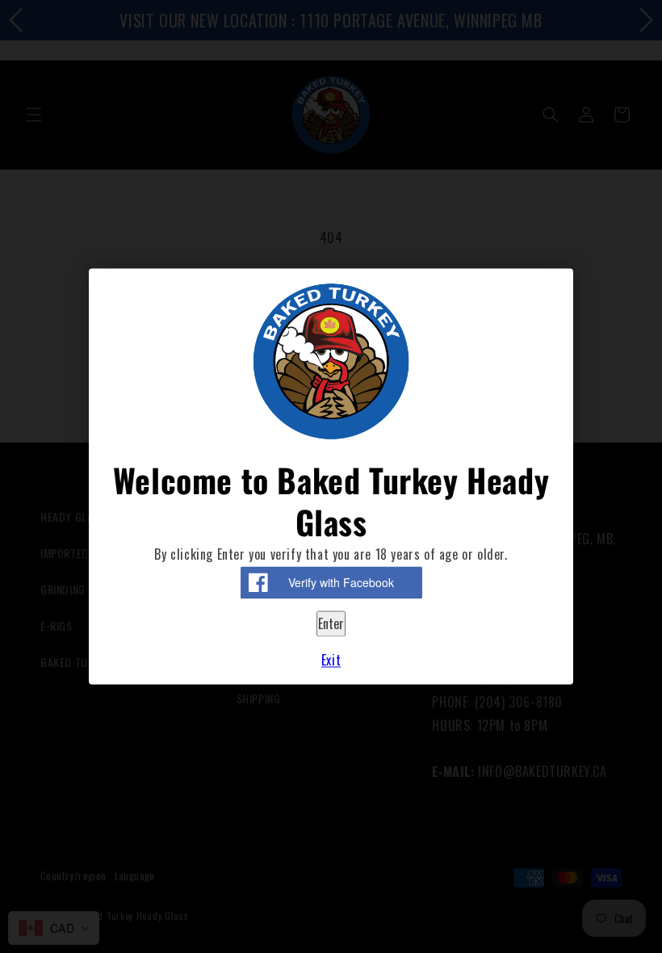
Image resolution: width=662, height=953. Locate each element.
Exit (331, 660)
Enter (331, 623)
